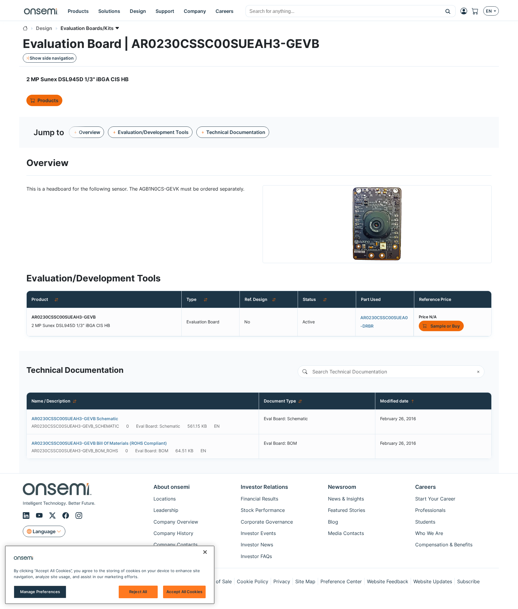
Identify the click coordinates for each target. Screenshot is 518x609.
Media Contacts (346, 533)
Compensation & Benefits (443, 545)
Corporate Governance (267, 522)
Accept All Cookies (184, 591)
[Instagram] (79, 516)
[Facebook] (66, 516)
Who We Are (429, 533)
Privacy (281, 581)
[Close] (205, 552)
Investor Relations (264, 487)
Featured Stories (346, 510)
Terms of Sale (216, 581)
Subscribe (468, 581)
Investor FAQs (256, 556)
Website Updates (432, 581)
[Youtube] (40, 516)
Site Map (305, 581)
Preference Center (341, 581)
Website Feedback (387, 581)
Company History (173, 533)
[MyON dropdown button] (465, 11)
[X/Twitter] (53, 516)
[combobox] (343, 11)
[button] (448, 11)
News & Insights (346, 499)
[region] (110, 574)
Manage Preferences (40, 591)
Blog (333, 522)
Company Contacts (175, 545)
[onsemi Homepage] (41, 11)
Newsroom (342, 487)
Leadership (165, 510)
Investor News (257, 545)
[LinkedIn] (27, 516)
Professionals (430, 510)
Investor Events (258, 533)
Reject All (138, 591)
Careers (425, 487)
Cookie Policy (252, 581)
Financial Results (259, 499)
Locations (164, 499)
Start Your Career (435, 499)
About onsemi (171, 487)
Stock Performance (263, 510)
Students (425, 522)
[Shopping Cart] (477, 11)
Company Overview (175, 522)
